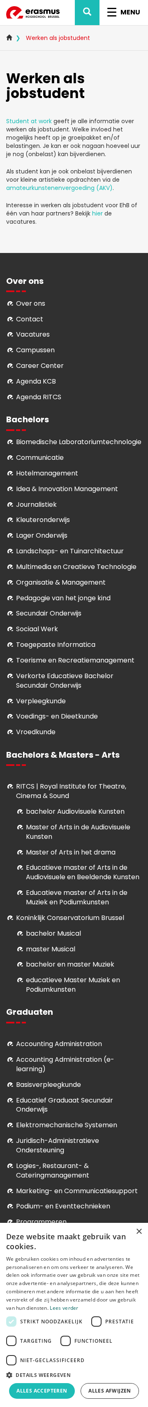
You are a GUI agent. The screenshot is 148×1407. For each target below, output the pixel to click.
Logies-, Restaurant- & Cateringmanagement (52, 1170)
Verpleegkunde (41, 701)
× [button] (139, 1232)
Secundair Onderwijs (48, 613)
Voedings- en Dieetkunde (57, 716)
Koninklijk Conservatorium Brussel (70, 917)
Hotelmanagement (47, 473)
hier (97, 213)
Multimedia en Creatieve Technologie (76, 566)
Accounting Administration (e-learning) (65, 1064)
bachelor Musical (53, 933)
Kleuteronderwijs (43, 519)
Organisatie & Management (61, 582)
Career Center (40, 365)
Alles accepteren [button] (41, 1390)
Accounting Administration (59, 1044)
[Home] (33, 12)
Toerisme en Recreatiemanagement (75, 660)
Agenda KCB (36, 381)
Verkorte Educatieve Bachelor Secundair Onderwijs (64, 680)
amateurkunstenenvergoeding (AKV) (59, 188)
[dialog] (74, 1315)
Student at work (29, 121)
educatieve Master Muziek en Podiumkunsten (73, 984)
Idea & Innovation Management (67, 489)
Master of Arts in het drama (71, 852)
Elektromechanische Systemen (66, 1125)
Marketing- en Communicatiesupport (77, 1191)
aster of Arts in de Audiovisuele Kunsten (78, 831)
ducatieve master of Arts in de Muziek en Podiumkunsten (76, 897)
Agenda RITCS (38, 397)
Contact (29, 319)
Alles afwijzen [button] (109, 1390)
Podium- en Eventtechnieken (63, 1206)
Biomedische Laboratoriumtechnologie (78, 442)
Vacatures (33, 334)
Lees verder (64, 1307)
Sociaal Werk (37, 629)
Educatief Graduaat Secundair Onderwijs (64, 1105)
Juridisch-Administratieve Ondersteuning (57, 1145)
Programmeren (41, 1222)
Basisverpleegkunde (48, 1084)
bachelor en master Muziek (70, 964)
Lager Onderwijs (41, 535)
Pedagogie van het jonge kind (63, 598)
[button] (74, 1374)
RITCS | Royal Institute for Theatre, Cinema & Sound (71, 791)
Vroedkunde (36, 732)
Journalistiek (36, 504)
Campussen (35, 350)
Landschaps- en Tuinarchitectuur (70, 551)
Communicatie (40, 457)
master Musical (50, 949)
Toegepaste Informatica (55, 644)
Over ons (30, 303)
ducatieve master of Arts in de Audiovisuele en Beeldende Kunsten (82, 872)
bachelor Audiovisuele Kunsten (75, 811)
